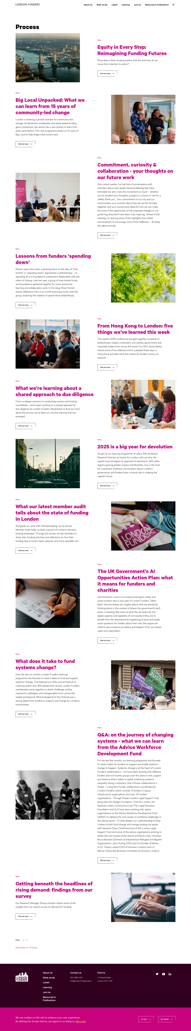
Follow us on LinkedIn (170, 974)
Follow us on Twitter (157, 974)
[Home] (27, 4)
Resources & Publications (157, 4)
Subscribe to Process (26, 947)
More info (81, 1021)
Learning (126, 4)
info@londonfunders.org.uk (80, 980)
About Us (88, 4)
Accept (144, 1019)
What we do (102, 4)
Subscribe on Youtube (163, 974)
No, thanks (165, 1019)
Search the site (173, 5)
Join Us (137, 4)
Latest (114, 4)
